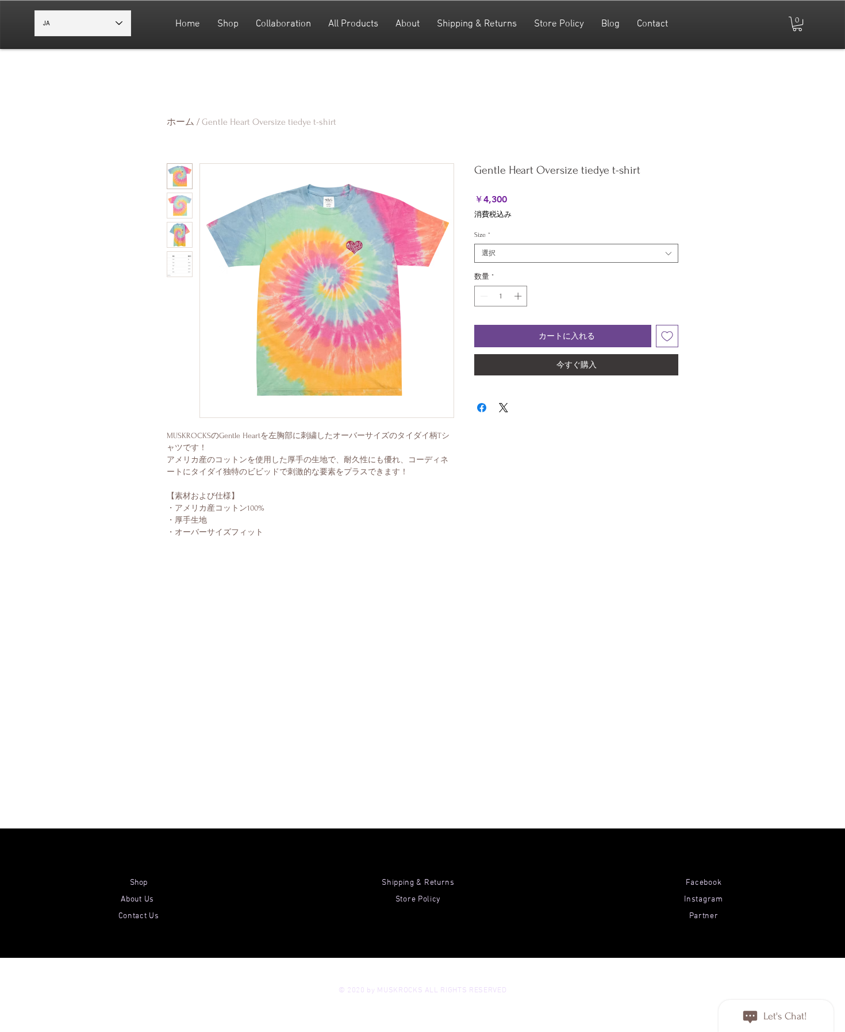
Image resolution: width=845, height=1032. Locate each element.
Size (482, 235)
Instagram (703, 899)
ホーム (180, 122)
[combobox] (576, 253)
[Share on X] (503, 408)
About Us (138, 899)
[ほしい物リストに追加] (667, 336)
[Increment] (519, 296)
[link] (797, 24)
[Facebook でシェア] (482, 408)
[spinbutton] (501, 296)
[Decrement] (483, 296)
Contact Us (138, 916)
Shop (138, 883)
